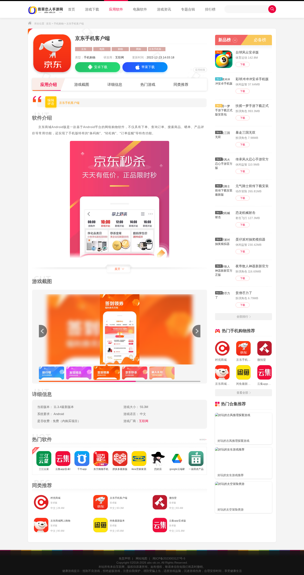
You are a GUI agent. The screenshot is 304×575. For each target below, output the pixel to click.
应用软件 (116, 9)
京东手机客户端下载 (157, 49)
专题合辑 (188, 9)
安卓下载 (100, 67)
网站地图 (141, 558)
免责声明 (124, 558)
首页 (71, 9)
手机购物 (59, 23)
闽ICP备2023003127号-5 (169, 558)
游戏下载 (92, 9)
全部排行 (242, 316)
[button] (196, 331)
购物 (120, 49)
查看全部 (242, 392)
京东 (83, 49)
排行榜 (210, 9)
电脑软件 (140, 9)
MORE (203, 440)
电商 (101, 49)
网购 (138, 49)
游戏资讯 (164, 9)
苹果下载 (148, 67)
